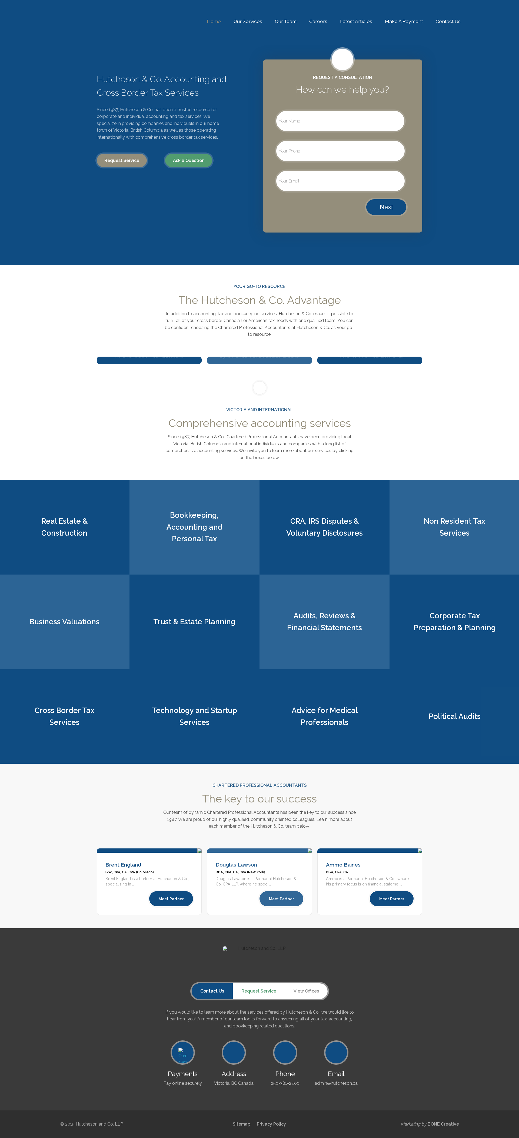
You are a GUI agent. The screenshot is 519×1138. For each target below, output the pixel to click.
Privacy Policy (271, 1124)
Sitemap (241, 1124)
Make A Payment (404, 21)
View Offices (306, 991)
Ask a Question (189, 160)
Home (214, 21)
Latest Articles (356, 21)
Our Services (248, 21)
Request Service (121, 160)
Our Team (286, 21)
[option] (149, 881)
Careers (318, 21)
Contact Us (448, 21)
